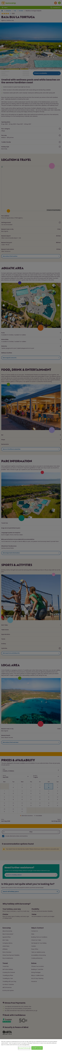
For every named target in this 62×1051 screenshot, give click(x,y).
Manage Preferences (24, 1048)
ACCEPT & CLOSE (37, 1048)
